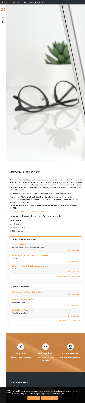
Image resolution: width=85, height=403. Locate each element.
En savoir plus (49, 398)
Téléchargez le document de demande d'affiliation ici (30, 211)
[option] (52, 2)
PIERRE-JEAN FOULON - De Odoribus (33, 2)
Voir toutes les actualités (69, 276)
